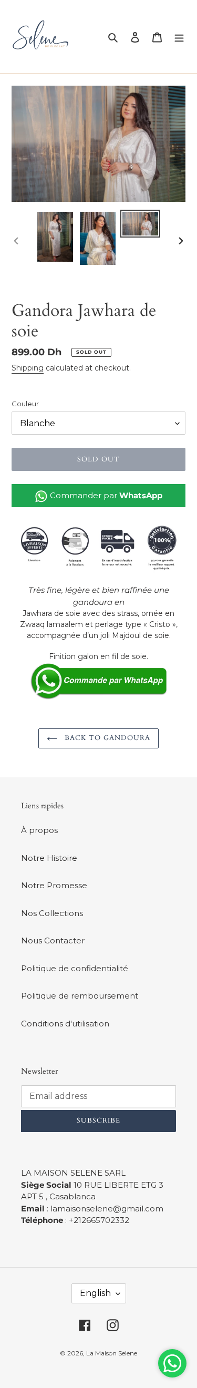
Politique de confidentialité (74, 968)
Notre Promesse (54, 885)
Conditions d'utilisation (65, 1024)
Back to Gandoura (106, 738)
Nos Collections (52, 913)
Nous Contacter (53, 940)
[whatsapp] (98, 681)
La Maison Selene (111, 1353)
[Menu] (179, 37)
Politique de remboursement (79, 996)
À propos (39, 830)
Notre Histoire (49, 858)
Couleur (25, 403)
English (95, 1293)
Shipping (28, 368)
